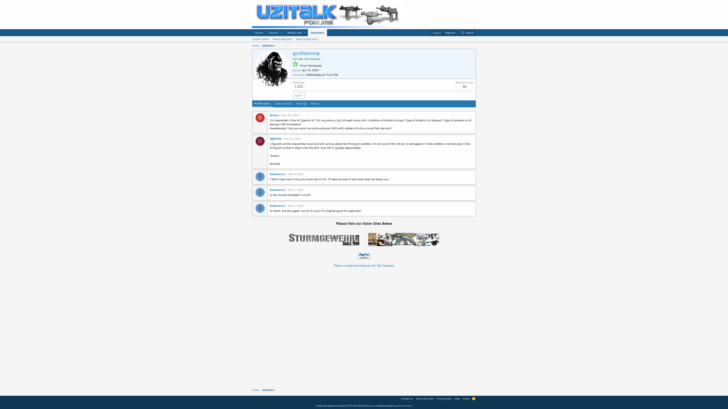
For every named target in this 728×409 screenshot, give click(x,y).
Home (259, 32)
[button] (281, 32)
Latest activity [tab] (283, 103)
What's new (294, 32)
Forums (274, 32)
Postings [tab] (301, 103)
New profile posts (283, 39)
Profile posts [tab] (262, 103)
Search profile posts (307, 39)
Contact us (407, 398)
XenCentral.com (404, 405)
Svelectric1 (278, 174)
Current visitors (261, 39)
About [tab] (315, 103)
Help (457, 398)
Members (317, 32)
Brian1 (274, 115)
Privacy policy (444, 398)
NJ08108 (276, 138)
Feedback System (384, 405)
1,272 (298, 86)
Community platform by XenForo (346, 405)
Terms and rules (425, 398)
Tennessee (315, 65)
